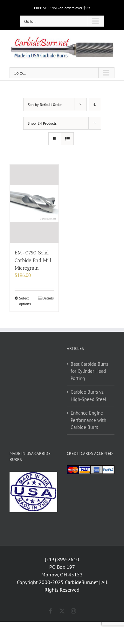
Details (48, 298)
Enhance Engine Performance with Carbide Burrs (88, 420)
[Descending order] (95, 104)
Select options (25, 301)
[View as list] (67, 139)
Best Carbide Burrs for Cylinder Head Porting (89, 371)
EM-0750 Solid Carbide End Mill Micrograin (33, 260)
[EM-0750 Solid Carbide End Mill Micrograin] (34, 204)
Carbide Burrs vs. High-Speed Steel (88, 395)
